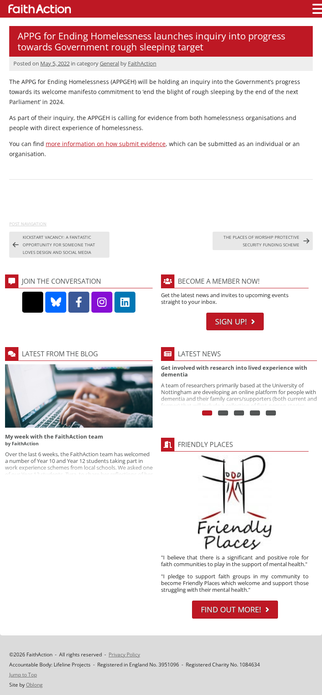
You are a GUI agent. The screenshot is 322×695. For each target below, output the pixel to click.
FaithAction (142, 63)
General (109, 63)
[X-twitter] (32, 302)
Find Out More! (231, 609)
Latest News (199, 353)
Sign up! (231, 321)
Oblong (34, 684)
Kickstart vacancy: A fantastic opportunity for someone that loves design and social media (59, 244)
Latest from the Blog (60, 353)
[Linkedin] (124, 302)
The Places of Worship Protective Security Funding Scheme (261, 241)
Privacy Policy (124, 654)
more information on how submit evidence (106, 144)
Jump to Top (23, 674)
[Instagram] (101, 302)
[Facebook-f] (78, 302)
